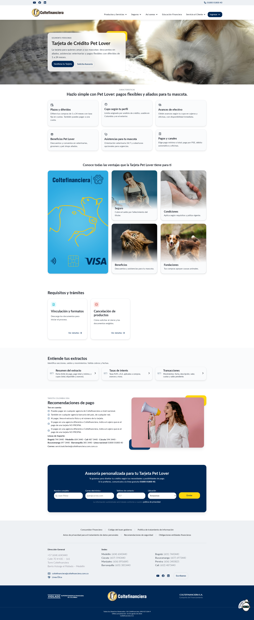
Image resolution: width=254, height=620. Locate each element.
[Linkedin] (45, 2)
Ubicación (152, 491)
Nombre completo (62, 491)
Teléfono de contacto (126, 491)
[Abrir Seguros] (140, 14)
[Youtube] (34, 2)
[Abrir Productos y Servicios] (126, 14)
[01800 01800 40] (205, 2)
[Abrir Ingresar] (219, 14)
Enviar (189, 495)
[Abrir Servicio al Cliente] (204, 14)
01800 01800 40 (214, 3)
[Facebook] (39, 2)
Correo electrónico (93, 491)
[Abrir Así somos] (157, 14)
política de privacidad (151, 502)
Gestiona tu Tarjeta (63, 64)
